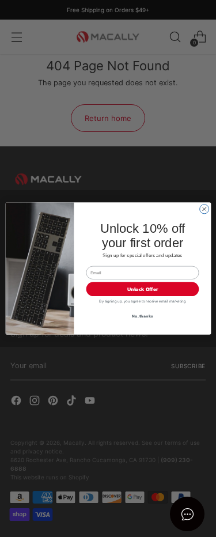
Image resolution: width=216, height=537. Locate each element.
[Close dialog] (204, 209)
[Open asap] (187, 514)
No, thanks (142, 316)
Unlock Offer (142, 289)
